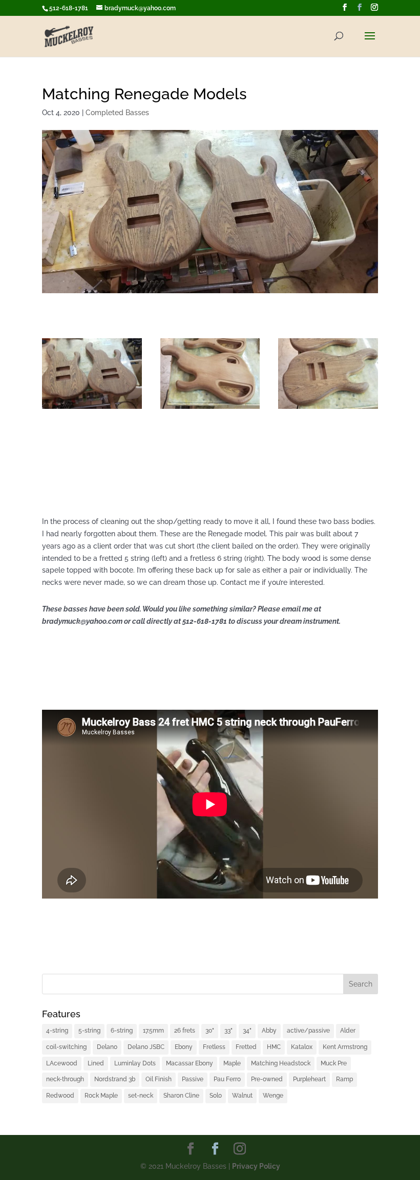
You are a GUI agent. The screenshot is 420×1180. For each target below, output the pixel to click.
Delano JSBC (146, 1047)
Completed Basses (117, 112)
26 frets (184, 1030)
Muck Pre (334, 1063)
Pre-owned (267, 1079)
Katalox (301, 1047)
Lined (96, 1063)
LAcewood (61, 1063)
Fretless (214, 1047)
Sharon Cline (181, 1095)
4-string (57, 1030)
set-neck (140, 1095)
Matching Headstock (280, 1063)
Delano (107, 1047)
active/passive (308, 1030)
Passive (192, 1079)
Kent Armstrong (345, 1047)
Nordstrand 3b (114, 1079)
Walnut (242, 1095)
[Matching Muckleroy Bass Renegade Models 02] (328, 409)
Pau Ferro (227, 1079)
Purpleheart (309, 1079)
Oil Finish (158, 1079)
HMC (274, 1047)
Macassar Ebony (189, 1063)
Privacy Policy (256, 1166)
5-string (89, 1030)
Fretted (246, 1047)
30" (209, 1030)
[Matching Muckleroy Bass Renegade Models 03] (210, 409)
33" (228, 1030)
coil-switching (66, 1047)
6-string (122, 1030)
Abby (269, 1030)
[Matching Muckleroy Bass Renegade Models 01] (92, 409)
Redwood (60, 1095)
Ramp (344, 1079)
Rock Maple (101, 1095)
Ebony (184, 1047)
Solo (215, 1095)
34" (247, 1030)
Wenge (273, 1095)
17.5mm (153, 1030)
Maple (232, 1063)
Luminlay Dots (135, 1063)
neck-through (65, 1079)
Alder (347, 1030)
